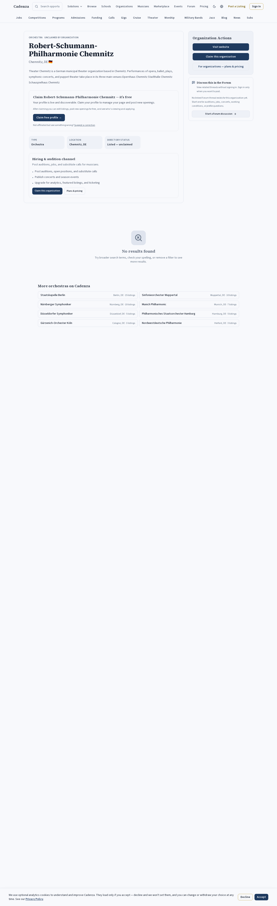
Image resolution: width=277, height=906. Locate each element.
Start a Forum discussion (218, 114)
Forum (191, 6)
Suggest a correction (84, 125)
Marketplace (161, 6)
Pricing (204, 6)
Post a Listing (236, 6)
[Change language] (221, 6)
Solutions (73, 6)
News (237, 18)
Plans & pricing (75, 191)
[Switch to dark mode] (214, 6)
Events (178, 6)
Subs (250, 18)
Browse (92, 6)
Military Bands (194, 18)
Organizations (124, 6)
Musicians (143, 6)
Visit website (221, 47)
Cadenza (21, 6)
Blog (224, 18)
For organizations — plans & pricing (221, 67)
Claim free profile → (49, 118)
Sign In (256, 6)
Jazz (212, 18)
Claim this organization (47, 190)
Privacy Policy (34, 899)
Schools (106, 6)
